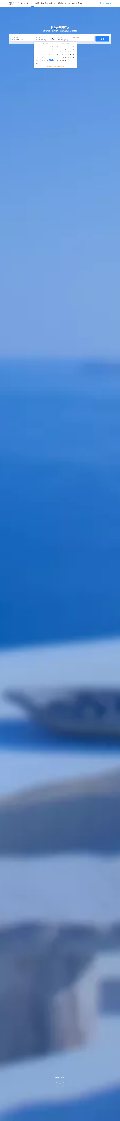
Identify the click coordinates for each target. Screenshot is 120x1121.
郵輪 (42, 3)
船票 (46, 3)
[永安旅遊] (13, 3)
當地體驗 (60, 3)
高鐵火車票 (52, 3)
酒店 (32, 3)
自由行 (37, 3)
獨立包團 (67, 3)
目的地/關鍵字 (15, 37)
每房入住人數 (76, 38)
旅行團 (23, 3)
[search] (42, 40)
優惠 (73, 3)
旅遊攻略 (79, 3)
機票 (28, 3)
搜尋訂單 (108, 3)
